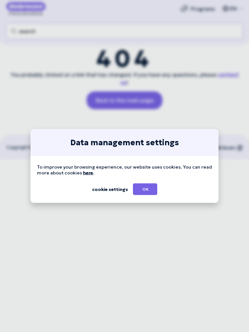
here (88, 173)
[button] (145, 189)
